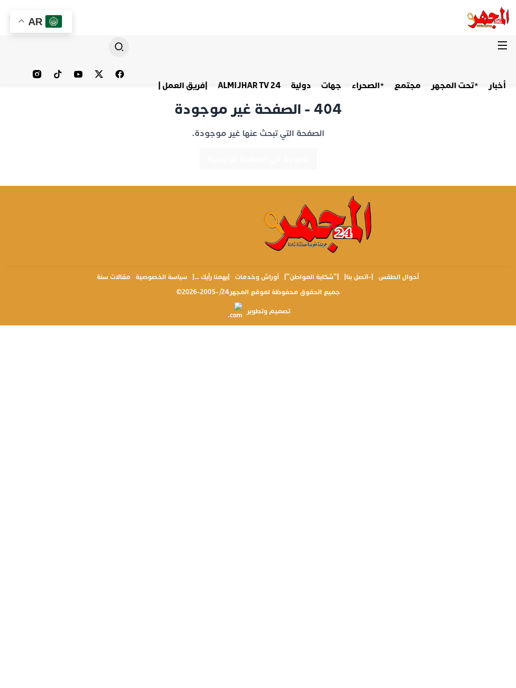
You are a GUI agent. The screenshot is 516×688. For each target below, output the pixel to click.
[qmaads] (319, 223)
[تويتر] (99, 74)
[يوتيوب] (78, 74)
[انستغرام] (37, 74)
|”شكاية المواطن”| (311, 277)
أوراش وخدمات (257, 277)
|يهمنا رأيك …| (211, 277)
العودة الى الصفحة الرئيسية (258, 159)
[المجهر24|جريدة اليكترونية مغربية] (488, 17)
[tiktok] (57, 74)
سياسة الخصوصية (161, 277)
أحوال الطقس (398, 277)
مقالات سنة (114, 277)
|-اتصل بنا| (358, 277)
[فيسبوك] (119, 74)
